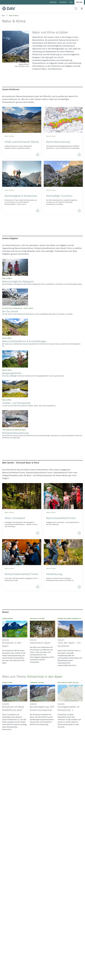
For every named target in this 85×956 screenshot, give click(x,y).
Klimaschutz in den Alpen (45, 676)
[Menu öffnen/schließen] (82, 8)
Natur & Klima (13, 15)
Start (3, 15)
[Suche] (76, 8)
